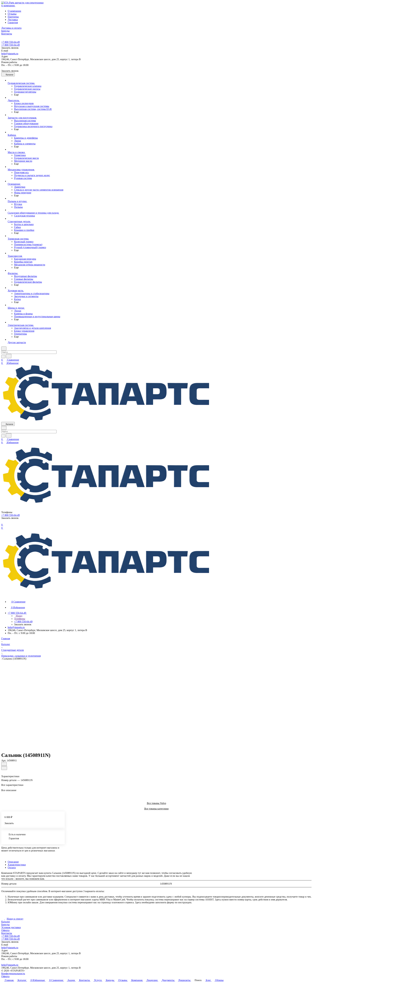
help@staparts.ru (9, 53)
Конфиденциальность (13, 973)
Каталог (5, 921)
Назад (18, 615)
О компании (14, 11)
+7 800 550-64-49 (10, 42)
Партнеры (13, 16)
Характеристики (17, 864)
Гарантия (13, 22)
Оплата (12, 867)
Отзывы (12, 13)
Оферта (5, 930)
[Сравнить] (4, 768)
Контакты (6, 933)
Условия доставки (11, 927)
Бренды (5, 924)
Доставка (13, 19)
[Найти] (8, 356)
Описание (13, 861)
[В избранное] (4, 764)
